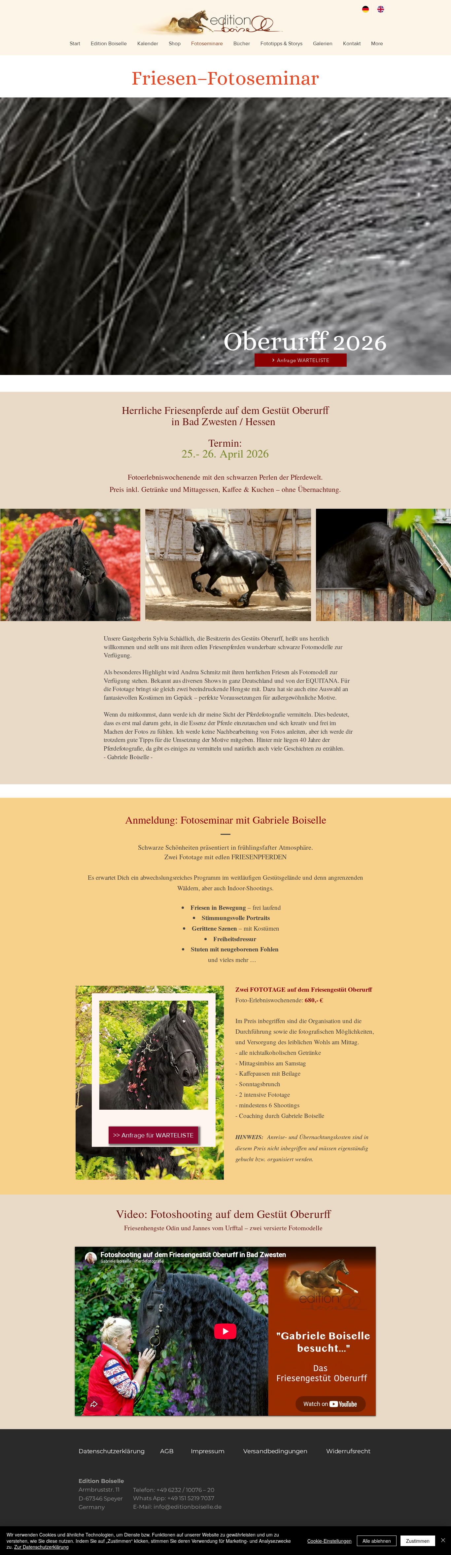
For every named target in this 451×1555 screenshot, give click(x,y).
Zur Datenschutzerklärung (41, 1546)
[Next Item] (439, 564)
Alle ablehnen (377, 1540)
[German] (364, 9)
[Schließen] (443, 1541)
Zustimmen (418, 1540)
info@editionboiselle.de (188, 1506)
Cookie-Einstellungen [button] (329, 1540)
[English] (379, 9)
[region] (150, 1083)
